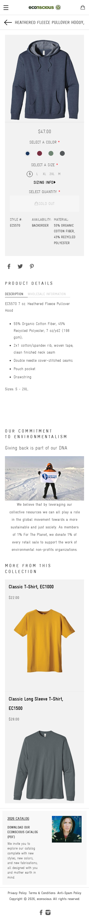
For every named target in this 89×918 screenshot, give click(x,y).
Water (27, 153)
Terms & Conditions (42, 893)
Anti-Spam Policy (69, 893)
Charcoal (62, 153)
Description (14, 294)
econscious (44, 899)
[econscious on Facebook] (41, 913)
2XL (52, 174)
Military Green (50, 153)
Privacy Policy (17, 893)
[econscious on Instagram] (48, 913)
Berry (39, 153)
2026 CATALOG (18, 818)
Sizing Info (43, 182)
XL (44, 174)
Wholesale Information (47, 294)
